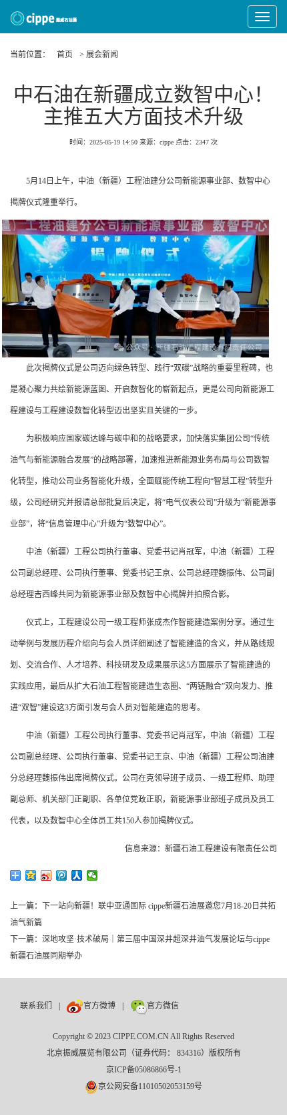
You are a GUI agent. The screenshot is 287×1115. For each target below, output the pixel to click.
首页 (65, 54)
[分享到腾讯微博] (61, 875)
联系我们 (36, 1005)
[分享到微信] (92, 875)
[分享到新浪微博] (46, 875)
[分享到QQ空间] (31, 875)
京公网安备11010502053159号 (150, 1086)
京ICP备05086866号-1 (144, 1069)
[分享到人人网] (77, 875)
